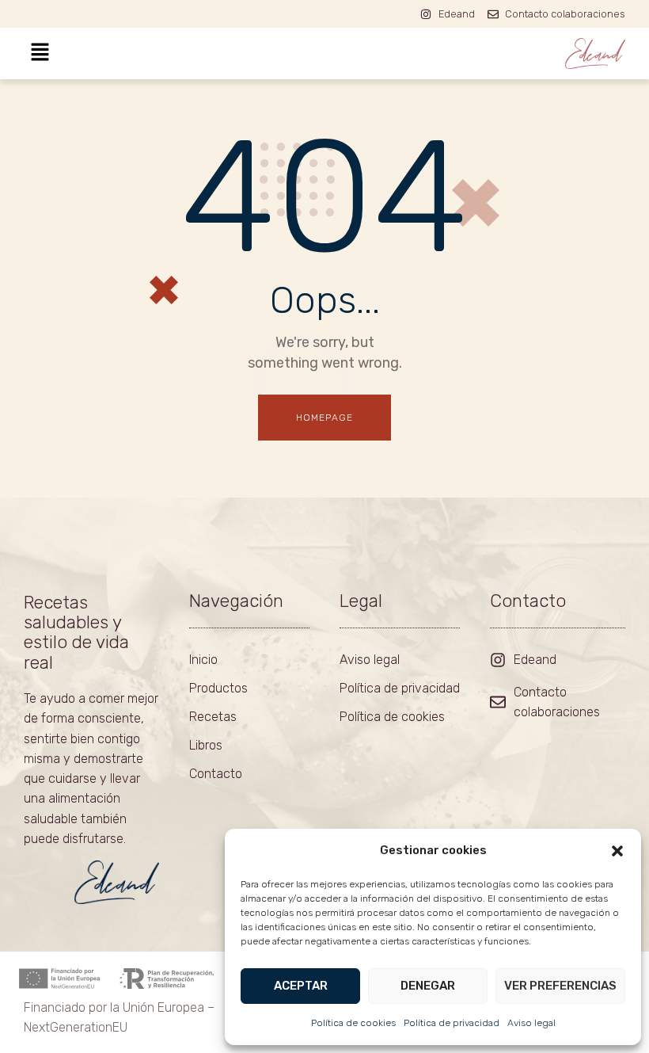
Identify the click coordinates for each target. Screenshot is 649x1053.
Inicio (203, 659)
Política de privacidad (451, 1022)
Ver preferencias (560, 986)
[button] (617, 851)
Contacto (215, 773)
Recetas (213, 716)
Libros (205, 745)
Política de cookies (353, 1022)
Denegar (427, 986)
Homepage (325, 417)
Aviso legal (531, 1022)
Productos (218, 688)
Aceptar (301, 986)
